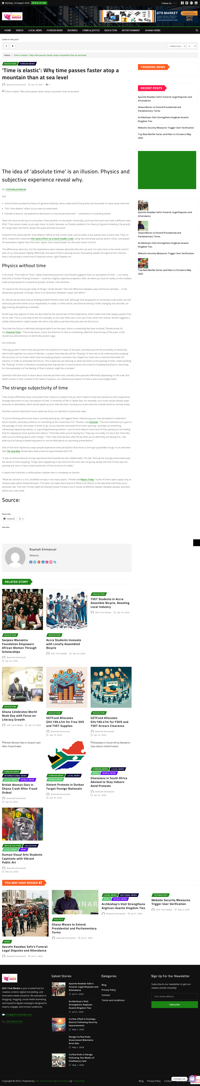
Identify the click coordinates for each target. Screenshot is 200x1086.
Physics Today (87, 479)
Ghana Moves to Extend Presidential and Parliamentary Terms (74, 928)
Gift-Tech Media (59, 653)
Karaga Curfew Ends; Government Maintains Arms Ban (81, 1040)
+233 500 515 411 (14, 1021)
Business (73, 30)
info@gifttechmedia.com (18, 1014)
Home (7, 30)
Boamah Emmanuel (16, 84)
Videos (20, 30)
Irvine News (63, 1080)
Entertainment (131, 30)
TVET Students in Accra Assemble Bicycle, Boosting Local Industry (110, 603)
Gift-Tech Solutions (45, 1080)
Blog (104, 984)
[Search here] (197, 30)
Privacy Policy (109, 990)
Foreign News (55, 30)
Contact (106, 995)
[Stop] (12, 46)
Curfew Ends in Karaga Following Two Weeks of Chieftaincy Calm (81, 1057)
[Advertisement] (168, 170)
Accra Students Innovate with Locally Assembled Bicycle (63, 644)
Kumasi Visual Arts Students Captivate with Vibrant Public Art (22, 858)
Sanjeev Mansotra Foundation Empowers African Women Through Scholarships (19, 646)
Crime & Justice (90, 30)
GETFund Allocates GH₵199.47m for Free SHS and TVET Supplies (65, 721)
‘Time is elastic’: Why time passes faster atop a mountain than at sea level (49, 55)
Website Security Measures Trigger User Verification (166, 127)
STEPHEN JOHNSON (16, 189)
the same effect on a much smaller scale (52, 238)
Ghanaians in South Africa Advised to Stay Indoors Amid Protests (109, 782)
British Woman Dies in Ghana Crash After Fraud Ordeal (19, 788)
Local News (35, 30)
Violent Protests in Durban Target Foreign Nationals (65, 786)
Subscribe (175, 1004)
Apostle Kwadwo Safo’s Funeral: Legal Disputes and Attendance (25, 948)
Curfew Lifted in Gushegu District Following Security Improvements (83, 1022)
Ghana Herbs (152, 30)
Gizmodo (93, 422)
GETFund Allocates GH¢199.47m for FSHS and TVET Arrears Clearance (109, 721)
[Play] (6, 46)
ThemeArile (78, 1080)
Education (110, 30)
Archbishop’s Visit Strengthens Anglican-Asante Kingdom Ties (123, 906)
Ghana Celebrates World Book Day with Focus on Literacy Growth (19, 715)
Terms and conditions (113, 1000)
